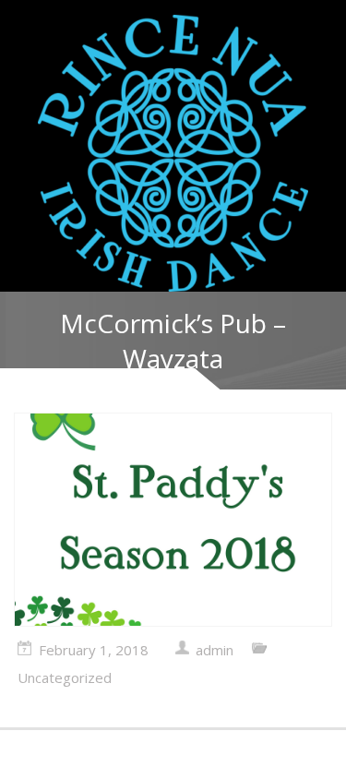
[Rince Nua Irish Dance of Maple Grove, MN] (173, 153)
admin (214, 650)
